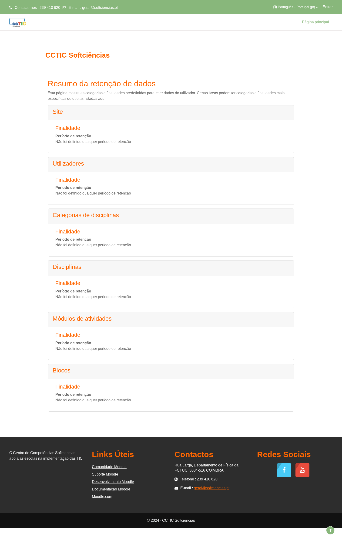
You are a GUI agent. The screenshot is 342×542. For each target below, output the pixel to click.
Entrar (328, 7)
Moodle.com (102, 497)
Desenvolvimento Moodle (113, 482)
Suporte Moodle (105, 474)
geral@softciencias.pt (100, 8)
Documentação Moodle (111, 489)
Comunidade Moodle (109, 467)
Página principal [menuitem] (315, 22)
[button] (295, 7)
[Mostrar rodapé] (330, 530)
